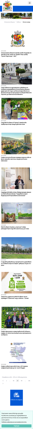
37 (18, 381)
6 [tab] (27, 16)
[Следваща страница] (3, 383)
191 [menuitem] (29, 381)
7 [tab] (29, 16)
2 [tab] (20, 16)
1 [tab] (18, 16)
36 (14, 381)
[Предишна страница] (3, 380)
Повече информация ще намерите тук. (14, 422)
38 (22, 381)
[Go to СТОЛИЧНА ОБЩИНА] (7, 6)
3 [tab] (22, 16)
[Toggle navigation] (30, 3)
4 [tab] (24, 16)
